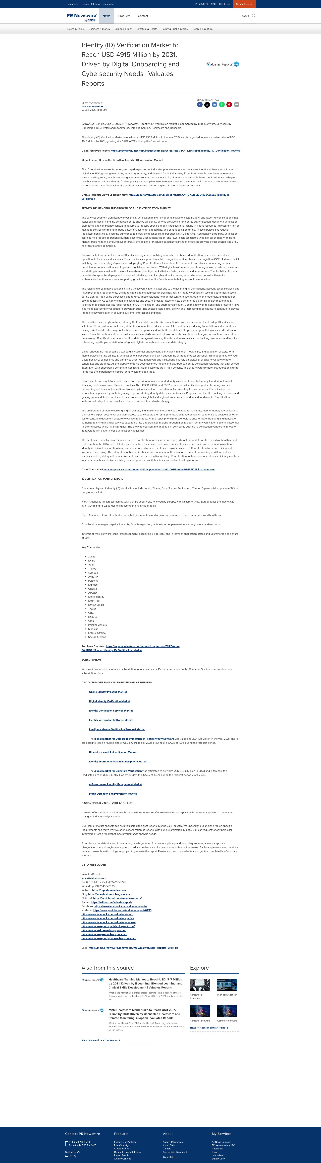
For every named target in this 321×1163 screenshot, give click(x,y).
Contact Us (71, 1152)
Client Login (225, 4)
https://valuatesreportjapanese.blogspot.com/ (109, 938)
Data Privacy (218, 1158)
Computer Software (200, 1021)
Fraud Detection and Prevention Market (113, 794)
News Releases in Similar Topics (207, 1028)
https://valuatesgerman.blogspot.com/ (104, 934)
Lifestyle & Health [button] (147, 29)
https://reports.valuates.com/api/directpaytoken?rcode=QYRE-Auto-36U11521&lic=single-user (159, 469)
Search (246, 16)
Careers (167, 1148)
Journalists (109, 4)
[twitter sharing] (207, 105)
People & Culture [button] (203, 29)
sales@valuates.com (94, 878)
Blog (214, 1152)
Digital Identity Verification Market (109, 701)
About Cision (169, 1145)
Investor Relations (90, 4)
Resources (72, 4)
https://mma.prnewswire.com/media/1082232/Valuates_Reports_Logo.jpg (133, 948)
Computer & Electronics (196, 996)
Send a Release (244, 4)
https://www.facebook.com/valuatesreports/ (120, 906)
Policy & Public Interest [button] (175, 29)
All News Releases (221, 1142)
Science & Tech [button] (123, 29)
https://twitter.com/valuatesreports (111, 902)
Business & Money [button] (99, 29)
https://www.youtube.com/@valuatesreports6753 (122, 910)
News (106, 16)
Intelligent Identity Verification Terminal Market (117, 729)
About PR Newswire (173, 1142)
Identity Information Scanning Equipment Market (118, 761)
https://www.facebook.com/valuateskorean (107, 914)
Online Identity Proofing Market (108, 692)
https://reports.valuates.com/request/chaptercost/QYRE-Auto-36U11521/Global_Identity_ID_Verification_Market (131, 648)
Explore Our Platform (125, 1142)
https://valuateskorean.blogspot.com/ (104, 930)
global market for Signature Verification (118, 771)
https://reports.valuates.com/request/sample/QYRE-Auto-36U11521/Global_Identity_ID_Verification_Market (175, 151)
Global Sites (169, 1157)
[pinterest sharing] (229, 105)
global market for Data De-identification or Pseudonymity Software (134, 739)
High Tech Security (227, 995)
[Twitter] (75, 1156)
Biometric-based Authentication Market (113, 752)
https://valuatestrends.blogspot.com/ (110, 894)
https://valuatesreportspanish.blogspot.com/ (108, 926)
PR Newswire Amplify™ (223, 1145)
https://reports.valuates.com (109, 890)
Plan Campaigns (122, 1145)
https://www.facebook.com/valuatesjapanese (109, 922)
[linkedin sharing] (214, 105)
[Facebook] (70, 1156)
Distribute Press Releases (127, 1152)
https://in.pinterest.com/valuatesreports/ (117, 898)
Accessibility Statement (175, 1152)
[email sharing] (236, 105)
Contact (143, 16)
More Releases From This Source (99, 1040)
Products (124, 16)
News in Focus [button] (75, 29)
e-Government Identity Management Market (115, 784)
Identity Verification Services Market (111, 711)
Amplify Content (122, 1158)
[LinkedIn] (67, 1156)
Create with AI (121, 1148)
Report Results (122, 1155)
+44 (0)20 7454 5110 (79, 1142)
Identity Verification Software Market (111, 720)
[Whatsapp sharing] (222, 105)
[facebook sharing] (200, 105)
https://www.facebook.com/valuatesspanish (108, 918)
